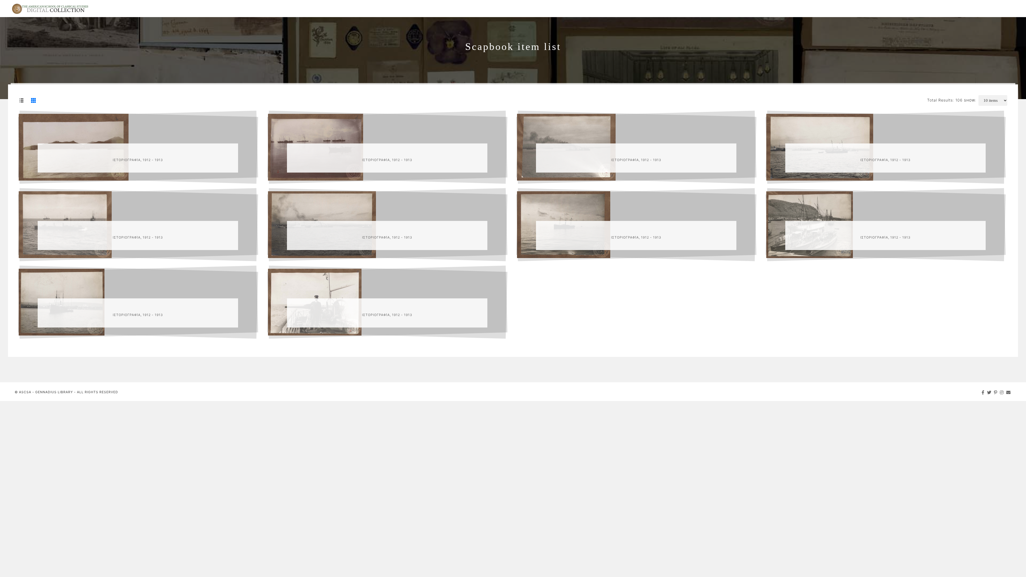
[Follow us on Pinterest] (995, 392)
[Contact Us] (1008, 392)
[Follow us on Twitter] (989, 392)
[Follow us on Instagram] (1002, 392)
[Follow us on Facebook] (983, 392)
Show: (970, 100)
